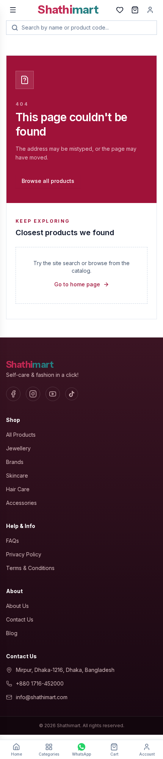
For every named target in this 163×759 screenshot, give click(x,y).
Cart (114, 754)
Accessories (21, 503)
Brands (15, 462)
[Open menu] (13, 9)
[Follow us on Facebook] (13, 394)
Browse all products (48, 181)
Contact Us (19, 619)
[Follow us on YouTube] (52, 394)
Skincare (17, 475)
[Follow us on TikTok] (71, 393)
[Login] (150, 9)
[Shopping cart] (135, 9)
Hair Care (18, 489)
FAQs (12, 540)
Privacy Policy (23, 554)
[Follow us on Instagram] (33, 394)
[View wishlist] (120, 9)
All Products (21, 434)
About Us (17, 606)
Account (147, 754)
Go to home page (77, 284)
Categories (49, 754)
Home (16, 754)
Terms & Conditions (30, 568)
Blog (11, 633)
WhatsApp (81, 754)
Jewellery (18, 448)
